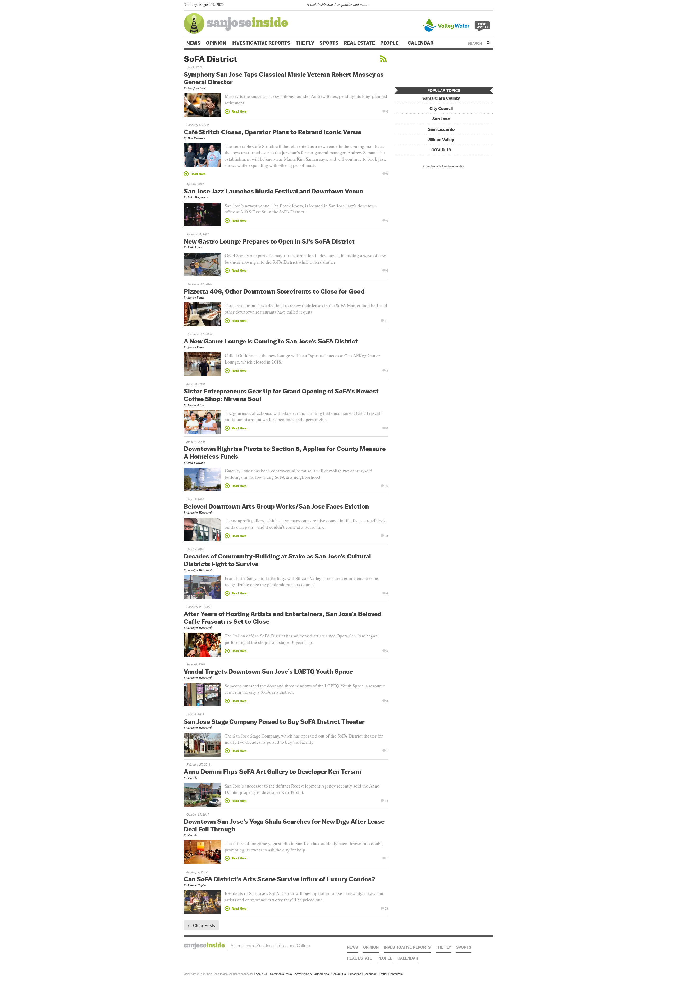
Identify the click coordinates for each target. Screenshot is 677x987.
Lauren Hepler (197, 885)
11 (386, 320)
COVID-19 (441, 149)
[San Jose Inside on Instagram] (490, 5)
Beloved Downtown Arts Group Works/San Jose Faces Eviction (276, 506)
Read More (239, 111)
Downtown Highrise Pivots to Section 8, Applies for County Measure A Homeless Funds (285, 452)
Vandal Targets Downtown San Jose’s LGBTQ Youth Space (268, 671)
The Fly (305, 43)
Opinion (216, 43)
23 (386, 535)
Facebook (370, 973)
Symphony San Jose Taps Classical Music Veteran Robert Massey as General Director (284, 78)
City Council (441, 108)
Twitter (383, 973)
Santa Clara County (441, 98)
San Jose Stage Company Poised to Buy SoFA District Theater (274, 721)
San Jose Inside (197, 88)
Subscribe (354, 973)
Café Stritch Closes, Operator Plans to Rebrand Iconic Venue (272, 132)
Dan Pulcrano (196, 138)
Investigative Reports (260, 43)
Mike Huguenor (198, 197)
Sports (328, 43)
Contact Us (338, 973)
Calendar (421, 43)
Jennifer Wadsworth (200, 512)
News (193, 43)
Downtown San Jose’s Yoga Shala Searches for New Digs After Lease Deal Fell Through (284, 825)
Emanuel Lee (196, 405)
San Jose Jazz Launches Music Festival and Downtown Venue (273, 191)
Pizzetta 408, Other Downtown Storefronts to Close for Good (274, 291)
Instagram (396, 973)
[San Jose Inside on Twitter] (475, 5)
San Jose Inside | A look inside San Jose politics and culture (247, 946)
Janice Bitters (196, 297)
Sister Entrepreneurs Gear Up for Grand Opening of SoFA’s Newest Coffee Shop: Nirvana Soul (281, 395)
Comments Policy (281, 973)
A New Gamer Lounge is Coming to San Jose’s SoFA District (271, 341)
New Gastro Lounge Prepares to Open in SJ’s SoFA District (269, 241)
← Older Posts (201, 925)
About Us (262, 973)
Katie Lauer (195, 247)
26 (386, 485)
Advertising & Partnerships (312, 973)
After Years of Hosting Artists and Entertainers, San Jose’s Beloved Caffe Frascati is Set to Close (282, 617)
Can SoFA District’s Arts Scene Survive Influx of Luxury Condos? (279, 879)
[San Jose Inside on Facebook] (483, 5)
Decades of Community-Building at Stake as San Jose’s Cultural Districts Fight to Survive (277, 560)
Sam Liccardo (441, 129)
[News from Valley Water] (456, 24)
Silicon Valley (441, 139)
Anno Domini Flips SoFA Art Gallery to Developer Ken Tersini (272, 771)
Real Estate (359, 43)
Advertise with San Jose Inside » (444, 166)
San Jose (441, 118)
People (390, 43)
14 (386, 800)
